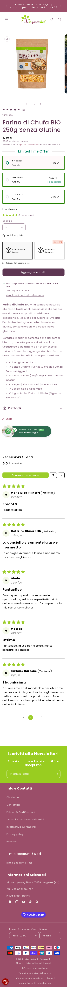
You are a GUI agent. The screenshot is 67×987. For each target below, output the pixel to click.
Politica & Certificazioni (21, 812)
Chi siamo (13, 797)
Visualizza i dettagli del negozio (25, 295)
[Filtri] (53, 475)
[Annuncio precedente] (6, 6)
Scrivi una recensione (25, 475)
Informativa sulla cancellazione (35, 983)
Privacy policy (15, 834)
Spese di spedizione (28, 145)
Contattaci (13, 804)
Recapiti (51, 978)
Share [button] (9, 418)
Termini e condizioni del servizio (26, 819)
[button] (6, 19)
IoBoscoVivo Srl (32, 959)
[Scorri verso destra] (40, 103)
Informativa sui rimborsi (21, 826)
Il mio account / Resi (19, 862)
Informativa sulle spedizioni (29, 978)
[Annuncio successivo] (61, 6)
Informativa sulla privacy (35, 968)
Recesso (12, 841)
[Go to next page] (42, 717)
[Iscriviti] (56, 774)
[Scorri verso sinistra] (26, 103)
